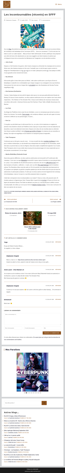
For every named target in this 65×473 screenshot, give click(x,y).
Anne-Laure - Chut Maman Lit (14, 270)
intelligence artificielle (37, 191)
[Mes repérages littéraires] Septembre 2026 (16, 430)
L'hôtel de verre (12, 442)
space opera (55, 191)
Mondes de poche (12, 452)
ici (22, 70)
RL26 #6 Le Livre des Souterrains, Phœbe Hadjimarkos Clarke (21, 454)
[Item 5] (31, 392)
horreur (23, 191)
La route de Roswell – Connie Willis (14, 445)
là (12, 87)
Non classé (35, 20)
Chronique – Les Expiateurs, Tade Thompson (17, 450)
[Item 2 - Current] (26, 392)
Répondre (58, 255)
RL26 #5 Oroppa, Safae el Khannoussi (15, 416)
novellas (46, 141)
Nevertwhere (11, 447)
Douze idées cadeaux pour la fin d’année (32, 227)
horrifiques (52, 141)
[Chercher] (44, 403)
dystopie (12, 191)
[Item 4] (29, 392)
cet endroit (32, 85)
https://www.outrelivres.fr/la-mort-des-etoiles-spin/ (31, 259)
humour (28, 191)
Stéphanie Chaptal (11, 20)
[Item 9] (38, 392)
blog (9, 49)
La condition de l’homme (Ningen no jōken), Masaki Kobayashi (22, 459)
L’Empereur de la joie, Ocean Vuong (14, 440)
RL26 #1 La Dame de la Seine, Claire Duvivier (16, 425)
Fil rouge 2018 (52, 213)
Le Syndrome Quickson (14, 418)
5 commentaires (45, 20)
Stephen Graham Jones (39, 184)
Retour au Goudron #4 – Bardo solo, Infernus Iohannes (20, 421)
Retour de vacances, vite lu (13, 213)
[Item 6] (33, 392)
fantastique (18, 191)
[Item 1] (24, 392)
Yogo (6, 242)
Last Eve (10, 437)
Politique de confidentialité (32, 469)
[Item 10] (40, 392)
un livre (44, 180)
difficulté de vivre (51, 162)
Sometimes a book (12, 432)
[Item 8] (36, 392)
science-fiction (48, 191)
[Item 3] (28, 392)
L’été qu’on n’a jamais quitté (12, 435)
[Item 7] (35, 392)
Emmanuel (7, 299)
